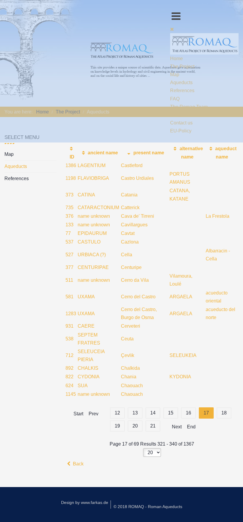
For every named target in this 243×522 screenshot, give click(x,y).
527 (69, 254)
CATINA (86, 194)
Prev (93, 413)
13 (135, 412)
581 (69, 296)
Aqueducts (15, 166)
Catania (129, 194)
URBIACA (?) (92, 254)
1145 (70, 394)
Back (78, 463)
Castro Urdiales (137, 178)
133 (69, 224)
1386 (70, 165)
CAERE (86, 326)
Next (177, 426)
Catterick (130, 207)
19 (117, 425)
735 (69, 207)
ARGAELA (181, 296)
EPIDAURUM (92, 233)
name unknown (94, 216)
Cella (126, 254)
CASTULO (89, 241)
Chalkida (130, 368)
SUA (83, 385)
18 (224, 412)
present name (148, 152)
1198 (70, 178)
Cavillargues (134, 224)
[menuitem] (176, 58)
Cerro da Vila (135, 280)
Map (9, 154)
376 (69, 216)
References (16, 178)
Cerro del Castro (138, 296)
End (191, 426)
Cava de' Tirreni (137, 216)
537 (69, 241)
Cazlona (130, 241)
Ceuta (127, 338)
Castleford (132, 165)
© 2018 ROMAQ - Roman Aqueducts (147, 506)
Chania (128, 376)
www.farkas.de (94, 502)
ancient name (102, 152)
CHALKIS (88, 368)
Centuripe (131, 267)
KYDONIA (180, 376)
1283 (70, 313)
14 (153, 412)
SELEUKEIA (183, 355)
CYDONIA (89, 376)
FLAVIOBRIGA (93, 178)
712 (69, 355)
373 (69, 194)
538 (69, 338)
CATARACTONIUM (98, 207)
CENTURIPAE (93, 267)
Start (78, 413)
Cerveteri (130, 326)
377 (69, 267)
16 (188, 412)
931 (69, 326)
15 (170, 412)
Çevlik (127, 355)
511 (69, 280)
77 (68, 233)
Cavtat (128, 233)
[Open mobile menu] (176, 16)
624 (69, 385)
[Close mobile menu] (172, 29)
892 (69, 368)
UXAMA (86, 296)
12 (117, 412)
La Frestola (217, 216)
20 (135, 425)
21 (153, 425)
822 (69, 376)
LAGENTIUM (91, 165)
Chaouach (132, 385)
